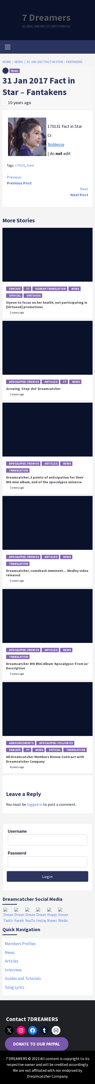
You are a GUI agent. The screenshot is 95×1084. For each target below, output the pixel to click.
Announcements (21, 743)
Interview (13, 970)
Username (17, 831)
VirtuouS (34, 295)
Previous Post (19, 180)
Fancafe (15, 288)
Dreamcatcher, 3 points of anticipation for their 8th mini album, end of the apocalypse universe (45, 479)
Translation (18, 470)
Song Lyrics (14, 987)
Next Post (79, 191)
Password (17, 853)
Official (15, 295)
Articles (51, 382)
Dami (30, 165)
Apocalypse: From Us (24, 382)
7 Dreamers (46, 17)
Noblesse (56, 144)
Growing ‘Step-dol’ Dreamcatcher (33, 388)
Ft (28, 288)
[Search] (87, 47)
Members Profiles (20, 943)
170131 (20, 165)
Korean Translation (50, 288)
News (14, 70)
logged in (34, 804)
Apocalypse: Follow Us (56, 743)
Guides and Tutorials (23, 978)
